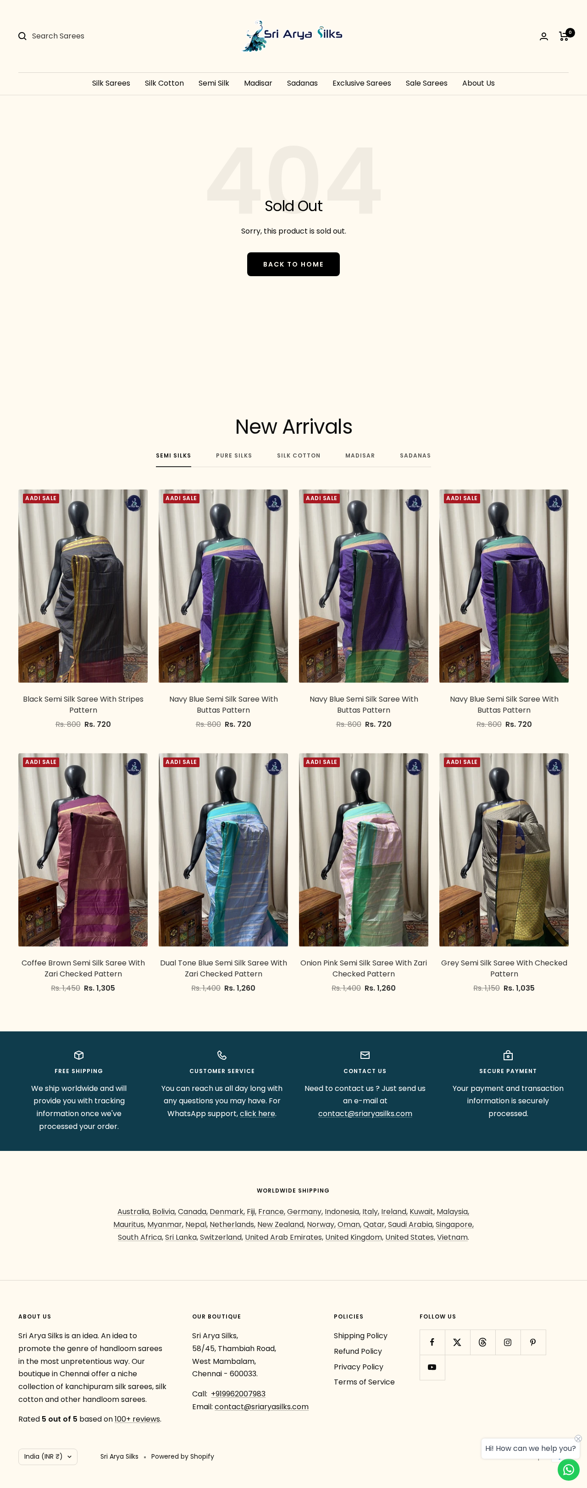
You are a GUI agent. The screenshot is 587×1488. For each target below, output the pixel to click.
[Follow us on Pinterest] (533, 1342)
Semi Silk (214, 83)
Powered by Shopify (182, 1456)
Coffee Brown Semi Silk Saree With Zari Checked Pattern (83, 968)
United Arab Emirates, (284, 1237)
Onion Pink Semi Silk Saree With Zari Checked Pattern (363, 968)
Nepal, (196, 1224)
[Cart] (564, 36)
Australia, (133, 1211)
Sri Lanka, (181, 1237)
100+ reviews (137, 1419)
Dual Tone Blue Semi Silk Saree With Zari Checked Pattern (223, 968)
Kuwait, (422, 1211)
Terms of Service (364, 1382)
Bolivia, (164, 1211)
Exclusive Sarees (361, 83)
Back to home (293, 264)
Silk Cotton (164, 83)
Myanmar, (165, 1224)
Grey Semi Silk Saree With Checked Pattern (504, 968)
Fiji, (251, 1211)
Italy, (370, 1211)
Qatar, (374, 1224)
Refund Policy (358, 1351)
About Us (478, 83)
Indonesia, (342, 1211)
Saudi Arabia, (411, 1224)
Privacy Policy (358, 1367)
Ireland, (394, 1211)
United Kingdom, (354, 1237)
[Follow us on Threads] (482, 1342)
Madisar (258, 83)
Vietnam (452, 1237)
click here (257, 1113)
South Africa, (140, 1237)
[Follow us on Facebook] (432, 1342)
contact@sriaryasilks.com (365, 1113)
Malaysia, (453, 1211)
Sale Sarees (427, 83)
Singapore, (455, 1224)
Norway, (321, 1224)
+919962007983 (238, 1394)
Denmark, (227, 1211)
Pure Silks (234, 455)
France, (271, 1211)
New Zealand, (281, 1224)
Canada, (193, 1211)
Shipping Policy (361, 1335)
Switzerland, (221, 1237)
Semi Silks (173, 455)
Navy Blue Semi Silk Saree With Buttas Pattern (223, 704)
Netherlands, (232, 1224)
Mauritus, (129, 1224)
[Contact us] (569, 1470)
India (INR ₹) (43, 1456)
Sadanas (302, 83)
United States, (410, 1237)
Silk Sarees (111, 83)
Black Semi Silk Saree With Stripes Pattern (83, 704)
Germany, (305, 1211)
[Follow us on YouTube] (432, 1367)
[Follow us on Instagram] (508, 1342)
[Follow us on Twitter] (457, 1342)
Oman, (349, 1224)
